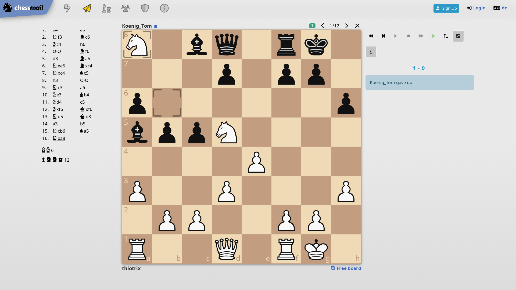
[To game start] (371, 36)
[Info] (164, 8)
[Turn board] (446, 36)
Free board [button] (348, 268)
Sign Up (449, 8)
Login (479, 8)
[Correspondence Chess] (86, 8)
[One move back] (383, 36)
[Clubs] (145, 8)
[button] (44, 150)
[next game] (346, 26)
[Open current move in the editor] (458, 36)
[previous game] (323, 26)
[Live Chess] (67, 8)
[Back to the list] (357, 26)
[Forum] (125, 8)
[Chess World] (106, 8)
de (504, 8)
